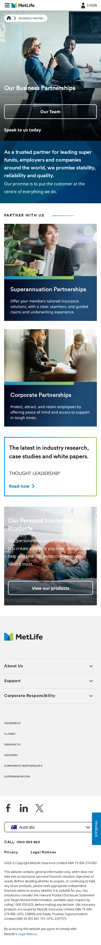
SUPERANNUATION (17, 776)
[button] (7, 5)
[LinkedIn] (24, 809)
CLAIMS (9, 734)
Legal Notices (43, 852)
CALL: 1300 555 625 (22, 842)
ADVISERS (11, 755)
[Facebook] (8, 809)
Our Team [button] (50, 112)
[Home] (8, 18)
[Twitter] (39, 809)
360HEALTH (12, 744)
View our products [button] (50, 588)
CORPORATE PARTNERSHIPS (23, 766)
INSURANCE (12, 723)
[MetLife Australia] (23, 639)
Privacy (11, 852)
